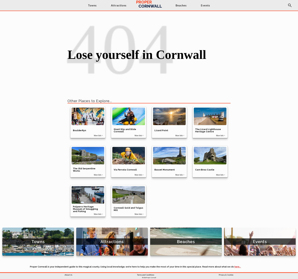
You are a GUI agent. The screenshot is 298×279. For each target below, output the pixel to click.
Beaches (181, 5)
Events (205, 5)
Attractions (118, 5)
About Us (68, 275)
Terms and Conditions (145, 275)
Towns (92, 5)
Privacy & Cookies (226, 275)
